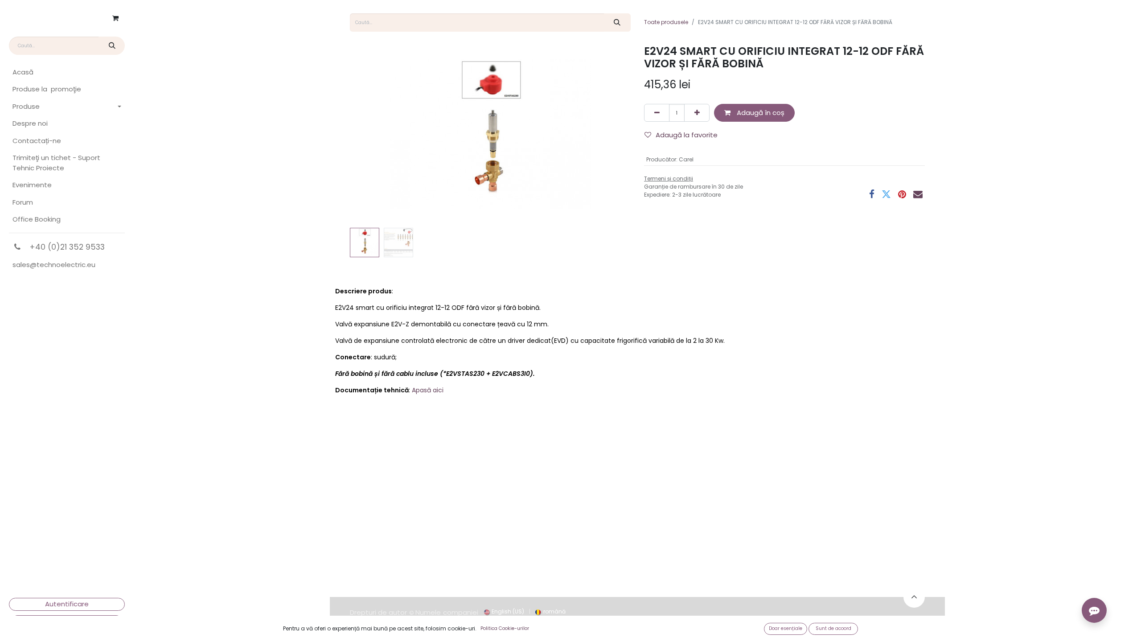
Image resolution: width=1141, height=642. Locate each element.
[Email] (918, 194)
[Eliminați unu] (656, 113)
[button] (371, 134)
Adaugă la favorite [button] (687, 135)
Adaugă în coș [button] (759, 112)
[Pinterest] (902, 194)
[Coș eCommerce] (115, 18)
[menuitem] (67, 72)
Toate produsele (666, 22)
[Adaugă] (697, 113)
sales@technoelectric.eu (53, 264)
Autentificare (67, 604)
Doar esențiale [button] (785, 628)
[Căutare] (112, 46)
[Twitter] (886, 194)
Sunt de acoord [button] (833, 628)
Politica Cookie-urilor (504, 628)
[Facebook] (871, 194)
